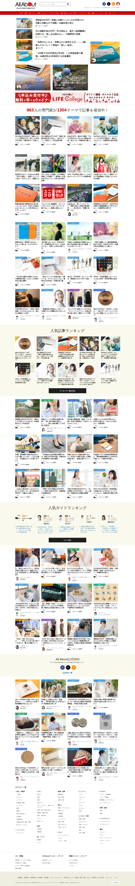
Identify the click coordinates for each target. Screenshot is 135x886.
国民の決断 (18, 868)
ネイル (81, 805)
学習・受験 (82, 832)
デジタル (51, 13)
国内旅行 (39, 832)
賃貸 (17, 808)
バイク (39, 842)
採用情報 (26, 877)
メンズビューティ (104, 824)
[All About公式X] (108, 4)
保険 (38, 800)
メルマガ (97, 7)
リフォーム (19, 800)
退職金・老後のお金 (42, 812)
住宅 (30, 13)
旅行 (89, 13)
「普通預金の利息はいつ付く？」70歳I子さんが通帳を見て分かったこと (67, 529)
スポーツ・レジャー (105, 840)
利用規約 (46, 877)
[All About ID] (118, 4)
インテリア (19, 805)
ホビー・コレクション (106, 837)
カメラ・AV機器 (104, 797)
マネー (34, 13)
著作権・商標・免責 (80, 877)
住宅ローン (40, 802)
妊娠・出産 (61, 821)
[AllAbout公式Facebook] (104, 4)
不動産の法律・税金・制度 (23, 822)
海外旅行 (39, 829)
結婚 (101, 813)
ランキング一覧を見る (67, 391)
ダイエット (82, 808)
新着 (26, 13)
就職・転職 (82, 819)
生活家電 (60, 816)
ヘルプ (116, 877)
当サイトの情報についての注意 (95, 877)
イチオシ (71, 865)
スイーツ (60, 838)
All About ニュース (47, 860)
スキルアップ (82, 821)
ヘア (80, 800)
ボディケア (82, 802)
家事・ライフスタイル (64, 808)
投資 (38, 797)
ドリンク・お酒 (62, 840)
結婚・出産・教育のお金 (43, 810)
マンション (19, 797)
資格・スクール (83, 824)
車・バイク (113, 13)
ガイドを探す (116, 7)
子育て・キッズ (62, 827)
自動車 (39, 839)
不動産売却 (19, 819)
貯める (39, 794)
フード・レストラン (63, 835)
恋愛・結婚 (64, 13)
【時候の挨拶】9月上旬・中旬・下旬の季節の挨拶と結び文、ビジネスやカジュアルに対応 (88, 529)
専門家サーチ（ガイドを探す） (23, 860)
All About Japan (46, 863)
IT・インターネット (105, 802)
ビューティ (45, 13)
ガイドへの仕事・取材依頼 (22, 865)
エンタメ (102, 832)
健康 (39, 13)
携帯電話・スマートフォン (107, 800)
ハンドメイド (61, 819)
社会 (80, 830)
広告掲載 (40, 877)
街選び (18, 811)
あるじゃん (40, 821)
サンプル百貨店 (73, 860)
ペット (101, 843)
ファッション (99, 13)
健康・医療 (61, 791)
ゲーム (101, 835)
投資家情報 (33, 877)
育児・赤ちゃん (62, 824)
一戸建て (18, 794)
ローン (39, 818)
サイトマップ (88, 7)
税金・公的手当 (41, 815)
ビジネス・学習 (72, 13)
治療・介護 (61, 800)
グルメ (106, 13)
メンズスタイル (82, 13)
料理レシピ (61, 810)
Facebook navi (73, 863)
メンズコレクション (105, 821)
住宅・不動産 (20, 791)
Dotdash (116, 882)
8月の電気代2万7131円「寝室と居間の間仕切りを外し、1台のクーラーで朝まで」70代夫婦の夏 (24, 529)
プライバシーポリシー (56, 877)
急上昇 (21, 13)
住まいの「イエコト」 (22, 824)
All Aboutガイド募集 (20, 863)
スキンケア (82, 797)
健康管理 (60, 794)
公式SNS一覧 (106, 7)
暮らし (57, 13)
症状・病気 (61, 797)
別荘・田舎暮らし (21, 813)
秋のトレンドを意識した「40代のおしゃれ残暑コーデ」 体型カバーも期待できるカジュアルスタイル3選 (110, 529)
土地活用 (18, 816)
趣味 (93, 13)
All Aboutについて (68, 877)
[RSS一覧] (113, 4)
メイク (81, 794)
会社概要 (19, 877)
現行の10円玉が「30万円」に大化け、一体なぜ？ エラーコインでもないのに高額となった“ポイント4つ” (45, 530)
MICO (80, 811)
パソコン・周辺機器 (105, 794)
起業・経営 (82, 827)
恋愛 (101, 810)
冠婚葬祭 (60, 813)
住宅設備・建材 (20, 802)
